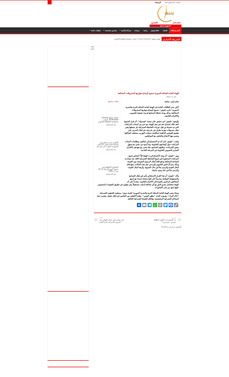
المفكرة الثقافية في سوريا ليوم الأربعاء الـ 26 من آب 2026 (108, 169)
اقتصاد (164, 30)
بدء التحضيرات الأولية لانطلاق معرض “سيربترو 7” (165, 220)
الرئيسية (158, 2)
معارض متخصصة (111, 30)
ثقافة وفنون (155, 30)
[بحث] (50, 2)
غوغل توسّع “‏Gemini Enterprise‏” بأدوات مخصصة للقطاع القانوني (137, 39)
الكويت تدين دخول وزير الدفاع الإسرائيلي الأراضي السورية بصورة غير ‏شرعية (107, 144)
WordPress (165, 227)
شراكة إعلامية (126, 30)
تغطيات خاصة (96, 30)
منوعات (137, 30)
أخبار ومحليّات (175, 30)
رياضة (145, 30)
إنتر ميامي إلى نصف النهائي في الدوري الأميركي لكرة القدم (111, 220)
